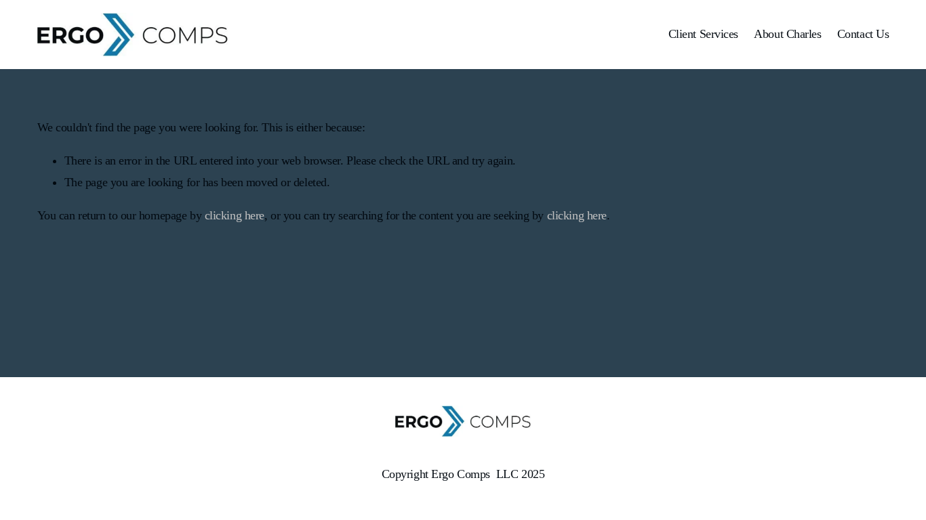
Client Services (703, 34)
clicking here (234, 215)
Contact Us (863, 34)
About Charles (787, 34)
